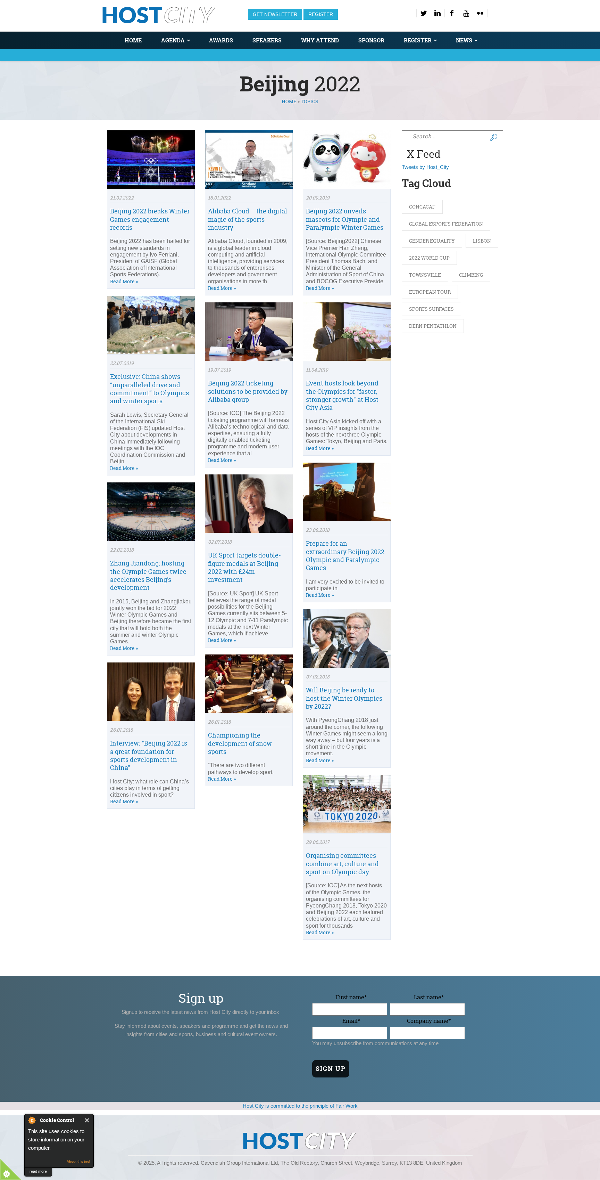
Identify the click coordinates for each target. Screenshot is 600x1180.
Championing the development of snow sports (240, 743)
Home (133, 40)
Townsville (425, 274)
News (464, 40)
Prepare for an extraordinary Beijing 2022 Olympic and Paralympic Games (345, 555)
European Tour (430, 291)
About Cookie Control (32, 1120)
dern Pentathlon (433, 326)
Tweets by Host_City (425, 167)
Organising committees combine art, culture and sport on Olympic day (342, 863)
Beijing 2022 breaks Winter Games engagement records (150, 219)
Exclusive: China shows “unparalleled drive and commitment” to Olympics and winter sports (149, 388)
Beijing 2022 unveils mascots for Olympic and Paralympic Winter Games (344, 219)
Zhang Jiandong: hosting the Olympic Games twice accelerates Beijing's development (148, 575)
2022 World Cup (429, 257)
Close (87, 1120)
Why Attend (320, 40)
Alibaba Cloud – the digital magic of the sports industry (247, 219)
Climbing (471, 274)
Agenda (173, 40)
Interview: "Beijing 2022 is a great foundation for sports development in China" (148, 755)
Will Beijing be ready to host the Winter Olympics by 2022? (344, 698)
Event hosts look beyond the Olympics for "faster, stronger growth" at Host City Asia (342, 395)
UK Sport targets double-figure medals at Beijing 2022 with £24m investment (244, 567)
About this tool (78, 1161)
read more (38, 1171)
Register (320, 14)
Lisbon (482, 240)
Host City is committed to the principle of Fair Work (300, 1106)
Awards (221, 40)
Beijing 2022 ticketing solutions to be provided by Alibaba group (248, 391)
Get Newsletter (275, 14)
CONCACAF (422, 206)
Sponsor (371, 40)
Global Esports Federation (446, 223)
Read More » (124, 281)
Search (493, 137)
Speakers (267, 40)
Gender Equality (432, 240)
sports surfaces (431, 309)
